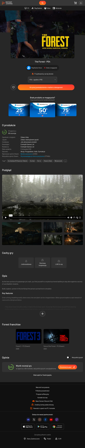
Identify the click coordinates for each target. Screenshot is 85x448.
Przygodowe (29, 151)
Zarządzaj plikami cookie (42, 435)
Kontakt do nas (42, 397)
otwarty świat (48, 161)
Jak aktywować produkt (29, 142)
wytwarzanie (58, 161)
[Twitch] (57, 419)
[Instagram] (40, 419)
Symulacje (41, 151)
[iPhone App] (27, 426)
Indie (35, 151)
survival (32, 161)
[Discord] (28, 419)
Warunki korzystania (42, 387)
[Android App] (42, 426)
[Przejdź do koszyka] (75, 2)
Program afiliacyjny (42, 394)
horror (39, 161)
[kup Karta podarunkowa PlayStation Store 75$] (65, 110)
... (65, 161)
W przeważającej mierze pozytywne (33, 156)
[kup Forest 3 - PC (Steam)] (28, 336)
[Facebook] (45, 419)
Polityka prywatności (42, 391)
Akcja (22, 151)
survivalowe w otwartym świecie (17, 161)
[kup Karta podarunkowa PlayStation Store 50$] (42, 110)
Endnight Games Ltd (27, 144)
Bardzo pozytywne (27, 154)
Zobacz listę (25, 137)
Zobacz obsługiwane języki (30, 140)
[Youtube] (51, 419)
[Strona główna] (7, 3)
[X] (34, 419)
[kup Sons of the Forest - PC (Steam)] (56, 336)
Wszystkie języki (77, 357)
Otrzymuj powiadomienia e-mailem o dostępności (46, 87)
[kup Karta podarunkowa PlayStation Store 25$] (19, 110)
